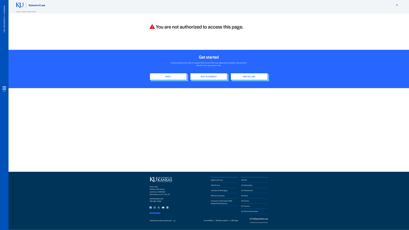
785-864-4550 (155, 201)
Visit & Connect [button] (209, 76)
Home (18, 11)
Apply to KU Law (217, 180)
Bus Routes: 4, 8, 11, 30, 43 (160, 194)
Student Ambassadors (28, 11)
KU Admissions (246, 185)
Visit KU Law (215, 185)
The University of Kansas (261, 222)
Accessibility (208, 220)
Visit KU (244, 180)
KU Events (245, 201)
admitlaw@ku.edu (156, 198)
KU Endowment (247, 190)
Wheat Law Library (218, 195)
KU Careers (245, 206)
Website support (222, 220)
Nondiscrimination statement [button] (161, 220)
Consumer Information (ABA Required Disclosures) (221, 202)
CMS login (234, 220)
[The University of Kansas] (161, 181)
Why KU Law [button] (249, 76)
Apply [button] (168, 76)
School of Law (37, 5)
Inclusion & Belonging (219, 190)
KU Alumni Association (249, 211)
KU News (244, 195)
